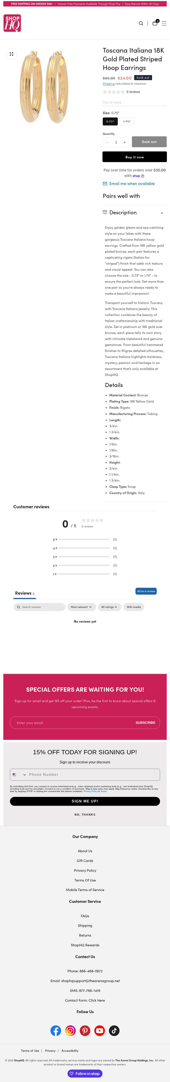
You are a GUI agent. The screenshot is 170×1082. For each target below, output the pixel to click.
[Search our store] (143, 23)
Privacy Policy (91, 791)
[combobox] (18, 774)
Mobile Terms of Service (85, 889)
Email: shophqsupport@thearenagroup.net (85, 980)
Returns (85, 935)
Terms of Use (30, 1050)
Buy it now (135, 157)
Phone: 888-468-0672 (85, 971)
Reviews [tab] (24, 593)
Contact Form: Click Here (85, 1000)
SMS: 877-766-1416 (85, 990)
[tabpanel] (85, 636)
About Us (85, 850)
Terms (103, 791)
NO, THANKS (85, 814)
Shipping (109, 83)
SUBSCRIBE (145, 723)
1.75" (128, 122)
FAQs (85, 915)
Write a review (146, 591)
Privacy (50, 1050)
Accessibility (69, 1050)
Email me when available (132, 183)
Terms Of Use (85, 880)
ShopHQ (19, 1060)
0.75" (112, 122)
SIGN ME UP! (85, 801)
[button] (85, 539)
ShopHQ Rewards (85, 945)
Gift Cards (85, 860)
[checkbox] (133, 607)
